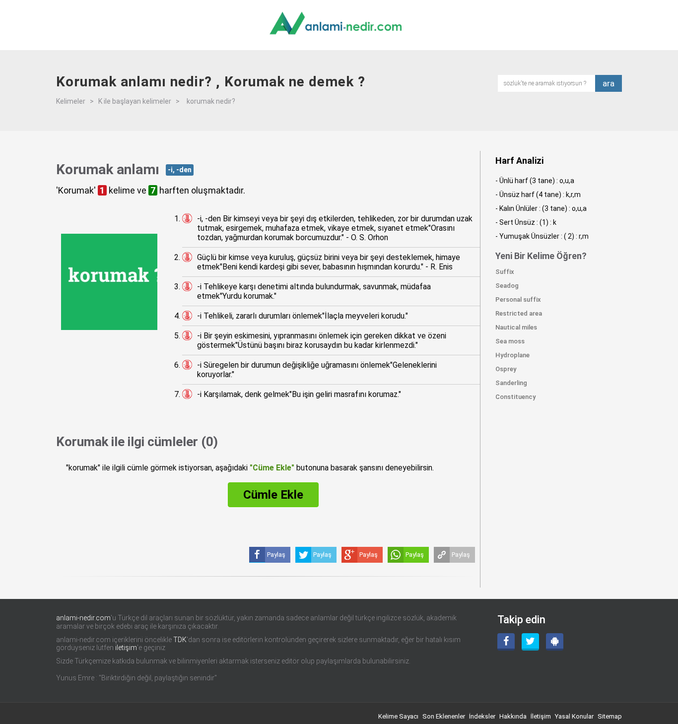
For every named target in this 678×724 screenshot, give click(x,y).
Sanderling (511, 383)
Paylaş (461, 554)
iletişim (126, 648)
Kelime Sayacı (398, 716)
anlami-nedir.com (83, 618)
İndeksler (482, 716)
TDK (180, 640)
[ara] (549, 82)
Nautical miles (516, 327)
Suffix (504, 271)
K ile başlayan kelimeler (134, 101)
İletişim (541, 716)
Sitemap (610, 716)
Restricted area (518, 313)
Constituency (515, 396)
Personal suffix (518, 299)
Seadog (507, 285)
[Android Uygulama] (554, 642)
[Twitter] (530, 642)
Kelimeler (70, 101)
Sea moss (510, 341)
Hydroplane (512, 355)
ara (608, 83)
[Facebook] (506, 642)
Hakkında (513, 716)
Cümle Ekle (273, 495)
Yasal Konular (574, 716)
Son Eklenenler (443, 716)
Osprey (505, 369)
